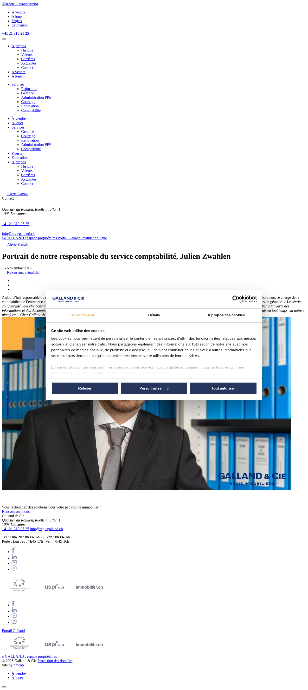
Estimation (20, 25)
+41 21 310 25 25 (15, 224)
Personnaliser (151, 388)
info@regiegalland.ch (18, 234)
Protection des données (55, 661)
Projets (17, 21)
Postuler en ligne (94, 238)
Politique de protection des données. (137, 373)
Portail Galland (70, 238)
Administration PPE (36, 97)
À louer (17, 123)
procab (18, 665)
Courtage (28, 102)
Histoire (27, 50)
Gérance (27, 93)
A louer (17, 16)
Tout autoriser (223, 388)
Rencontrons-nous (16, 511)
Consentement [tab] (81, 315)
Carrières (28, 59)
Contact (27, 67)
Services (18, 84)
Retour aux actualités (20, 272)
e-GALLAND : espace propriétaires (30, 238)
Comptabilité (31, 110)
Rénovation (30, 106)
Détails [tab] (154, 315)
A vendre (19, 12)
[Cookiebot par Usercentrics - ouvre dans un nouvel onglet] (236, 299)
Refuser (84, 388)
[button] (4, 39)
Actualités (28, 63)
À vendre (19, 119)
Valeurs (26, 54)
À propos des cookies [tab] (226, 315)
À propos (19, 46)
